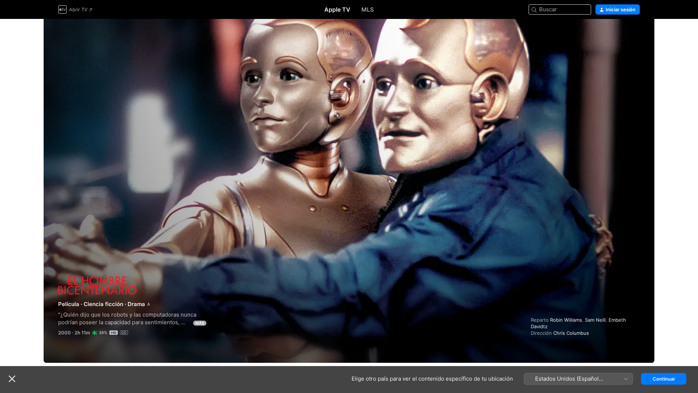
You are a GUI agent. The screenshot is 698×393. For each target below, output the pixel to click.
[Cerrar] (12, 379)
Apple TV (337, 9)
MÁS (199, 323)
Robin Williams (566, 320)
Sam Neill (595, 320)
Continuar (664, 379)
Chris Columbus (571, 333)
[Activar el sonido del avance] (635, 33)
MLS (367, 9)
